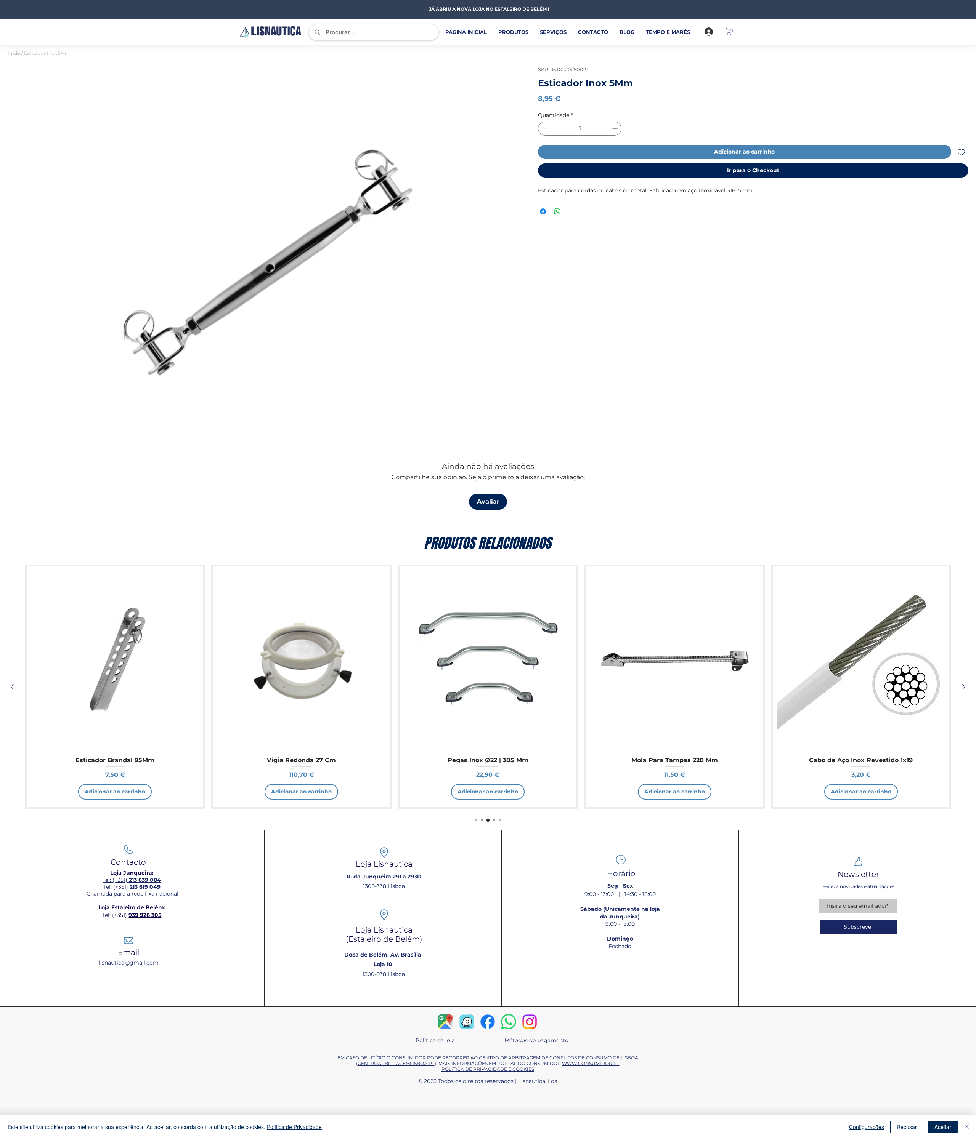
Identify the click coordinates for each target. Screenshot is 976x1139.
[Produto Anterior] (12, 686)
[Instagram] (529, 1021)
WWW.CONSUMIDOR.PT (591, 1063)
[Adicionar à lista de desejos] (961, 152)
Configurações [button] (866, 1127)
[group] (488, 686)
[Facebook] (487, 1021)
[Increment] (615, 128)
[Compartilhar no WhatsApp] (557, 211)
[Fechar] (966, 1127)
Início (14, 53)
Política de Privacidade (294, 1127)
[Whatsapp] (508, 1021)
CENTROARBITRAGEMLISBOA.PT (396, 1063)
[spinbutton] (580, 128)
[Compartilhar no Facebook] (542, 211)
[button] (730, 31)
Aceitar (942, 1127)
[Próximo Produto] (963, 686)
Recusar (907, 1127)
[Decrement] (544, 128)
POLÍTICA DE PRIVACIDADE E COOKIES (487, 1069)
